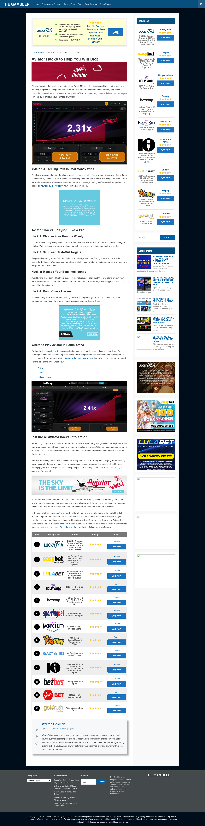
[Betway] (53, 600)
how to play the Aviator (51, 185)
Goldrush (165, 213)
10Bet (40, 372)
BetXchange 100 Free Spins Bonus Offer (163, 339)
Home (36, 4)
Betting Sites (69, 4)
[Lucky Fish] (53, 544)
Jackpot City (165, 121)
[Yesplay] (53, 640)
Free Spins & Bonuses (51, 4)
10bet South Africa (165, 140)
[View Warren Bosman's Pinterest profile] (36, 736)
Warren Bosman (53, 724)
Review (117, 541)
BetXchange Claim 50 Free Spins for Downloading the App (163, 281)
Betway (41, 368)
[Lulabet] (53, 573)
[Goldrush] (53, 708)
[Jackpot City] (53, 627)
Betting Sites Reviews (87, 4)
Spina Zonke (105, 4)
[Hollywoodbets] (53, 587)
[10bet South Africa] (53, 667)
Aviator (42, 52)
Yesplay (165, 190)
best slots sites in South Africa (105, 523)
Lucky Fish (44, 35)
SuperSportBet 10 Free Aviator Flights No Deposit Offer (163, 260)
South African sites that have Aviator (76, 358)
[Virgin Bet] (53, 695)
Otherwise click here (69, 527)
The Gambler (16, 4)
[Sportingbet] (53, 613)
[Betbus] (53, 681)
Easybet (165, 52)
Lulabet (165, 169)
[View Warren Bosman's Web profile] (36, 743)
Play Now (165, 37)
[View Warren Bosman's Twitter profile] (36, 730)
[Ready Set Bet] (53, 653)
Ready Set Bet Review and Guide (163, 300)
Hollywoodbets (44, 377)
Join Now (116, 546)
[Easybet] (53, 559)
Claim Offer (115, 32)
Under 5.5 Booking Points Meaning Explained (163, 320)
